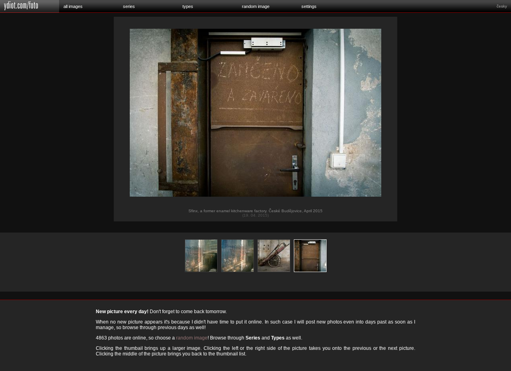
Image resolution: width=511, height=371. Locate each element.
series (129, 6)
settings (309, 6)
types (187, 6)
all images (73, 6)
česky (502, 6)
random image (255, 6)
